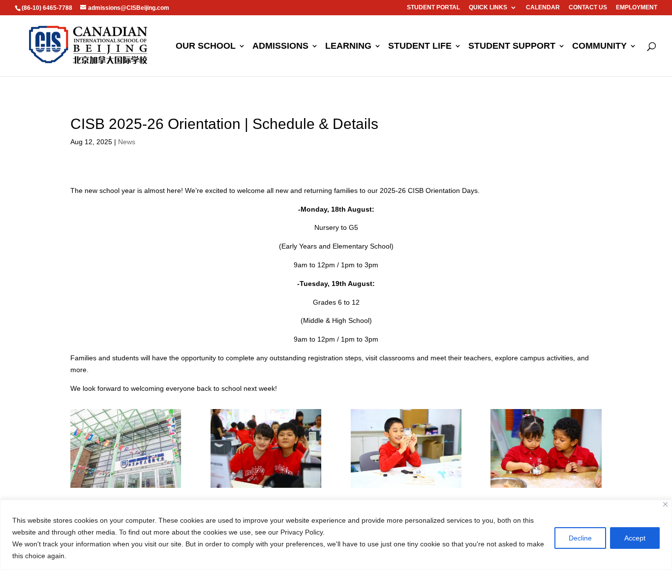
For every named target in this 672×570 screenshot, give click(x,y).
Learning (348, 46)
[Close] (665, 504)
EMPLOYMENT (636, 7)
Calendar (543, 7)
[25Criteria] (545, 488)
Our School (206, 46)
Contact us (588, 7)
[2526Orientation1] (266, 488)
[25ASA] (406, 488)
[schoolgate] (125, 488)
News (126, 142)
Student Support (511, 46)
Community (599, 46)
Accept (634, 538)
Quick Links (488, 7)
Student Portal (433, 7)
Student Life (420, 46)
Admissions (280, 46)
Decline (580, 538)
